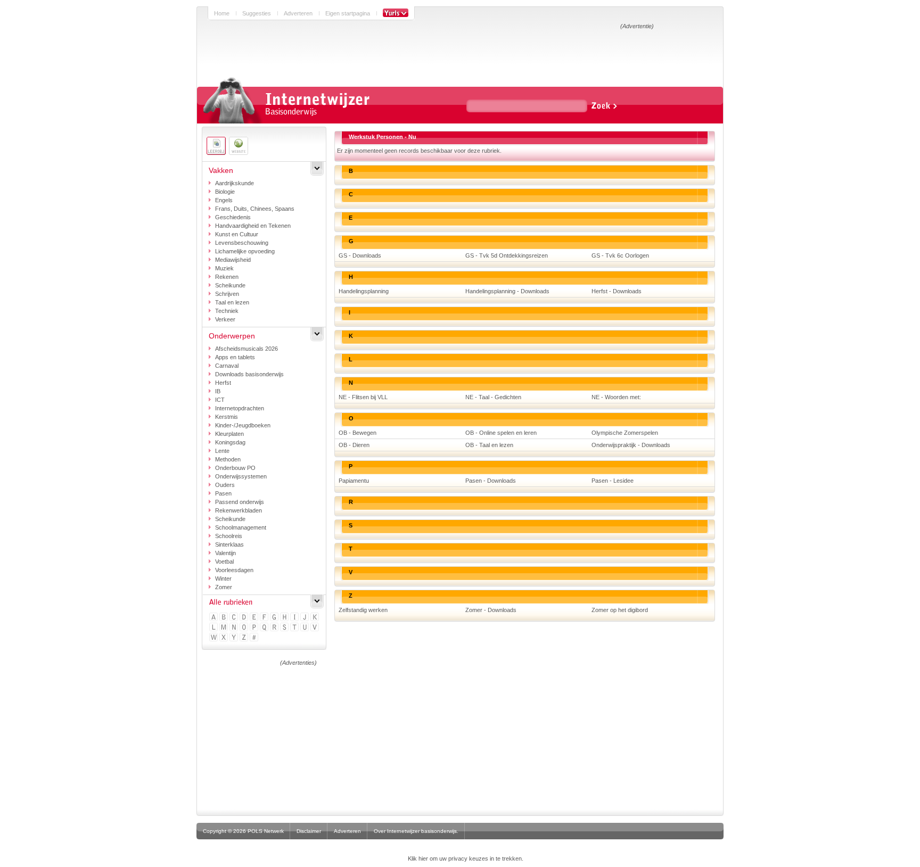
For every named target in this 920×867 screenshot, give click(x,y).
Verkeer (225, 319)
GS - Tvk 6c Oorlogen (620, 255)
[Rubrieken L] (214, 628)
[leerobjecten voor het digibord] (216, 146)
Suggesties (256, 13)
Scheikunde (230, 285)
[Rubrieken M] (224, 628)
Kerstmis (226, 417)
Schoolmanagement (240, 527)
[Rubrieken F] (265, 618)
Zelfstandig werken (363, 610)
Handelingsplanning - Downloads (507, 291)
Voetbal (224, 561)
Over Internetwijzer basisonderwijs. (416, 831)
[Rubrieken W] (214, 638)
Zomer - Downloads (490, 610)
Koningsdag (230, 442)
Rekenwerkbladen (238, 510)
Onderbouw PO (235, 468)
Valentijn (225, 553)
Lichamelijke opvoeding (245, 251)
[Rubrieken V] (315, 628)
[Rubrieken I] (295, 618)
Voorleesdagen (234, 570)
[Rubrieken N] (234, 628)
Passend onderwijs (239, 502)
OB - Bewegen (357, 433)
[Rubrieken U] (305, 628)
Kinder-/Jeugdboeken (242, 425)
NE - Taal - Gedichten (493, 397)
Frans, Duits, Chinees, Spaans (254, 208)
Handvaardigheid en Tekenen (253, 225)
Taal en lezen (232, 302)
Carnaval (227, 365)
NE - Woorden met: (616, 397)
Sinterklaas (229, 544)
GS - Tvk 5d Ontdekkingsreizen (506, 255)
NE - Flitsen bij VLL (363, 397)
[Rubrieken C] (234, 618)
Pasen (223, 493)
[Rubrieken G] (275, 618)
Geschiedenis (233, 217)
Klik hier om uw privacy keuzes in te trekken (465, 858)
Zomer (223, 587)
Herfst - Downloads (617, 291)
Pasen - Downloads (490, 480)
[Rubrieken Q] (265, 628)
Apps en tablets (235, 357)
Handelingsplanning (364, 291)
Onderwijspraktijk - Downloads (631, 445)
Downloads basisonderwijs (249, 374)
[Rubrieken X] (224, 638)
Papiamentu (354, 480)
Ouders (225, 485)
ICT (220, 400)
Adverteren (298, 13)
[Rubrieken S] (285, 628)
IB (217, 391)
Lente (222, 451)
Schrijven (227, 294)
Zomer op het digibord (620, 610)
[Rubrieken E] (255, 618)
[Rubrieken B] (224, 618)
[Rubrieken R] (275, 628)
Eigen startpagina (347, 13)
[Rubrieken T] (295, 628)
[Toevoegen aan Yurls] (395, 13)
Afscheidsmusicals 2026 (246, 348)
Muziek (224, 268)
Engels (224, 200)
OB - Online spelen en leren (501, 433)
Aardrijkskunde (234, 183)
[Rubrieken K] (315, 618)
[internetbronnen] (238, 146)
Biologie (225, 191)
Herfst (223, 382)
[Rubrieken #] (255, 638)
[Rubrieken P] (255, 628)
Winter (223, 578)
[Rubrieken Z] (245, 638)
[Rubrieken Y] (234, 638)
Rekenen (227, 277)
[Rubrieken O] (245, 628)
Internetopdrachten (239, 408)
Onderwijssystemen (241, 476)
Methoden (228, 459)
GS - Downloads (360, 255)
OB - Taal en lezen (489, 445)
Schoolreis (228, 536)
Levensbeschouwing (241, 243)
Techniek (227, 311)
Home (221, 13)
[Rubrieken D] (245, 618)
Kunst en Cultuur (236, 234)
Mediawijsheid (233, 260)
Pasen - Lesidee (613, 480)
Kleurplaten (229, 434)
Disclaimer (309, 831)
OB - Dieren (354, 445)
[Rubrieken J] (305, 618)
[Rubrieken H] (285, 618)
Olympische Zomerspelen (625, 433)
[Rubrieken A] (214, 618)
